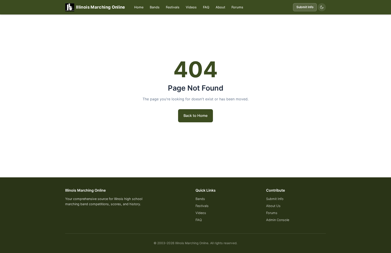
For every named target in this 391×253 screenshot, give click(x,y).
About (220, 7)
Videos (191, 7)
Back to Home (195, 115)
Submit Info (304, 7)
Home (138, 7)
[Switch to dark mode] (322, 7)
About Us (273, 206)
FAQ (206, 7)
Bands (155, 7)
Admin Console (277, 220)
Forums (237, 7)
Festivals (172, 7)
